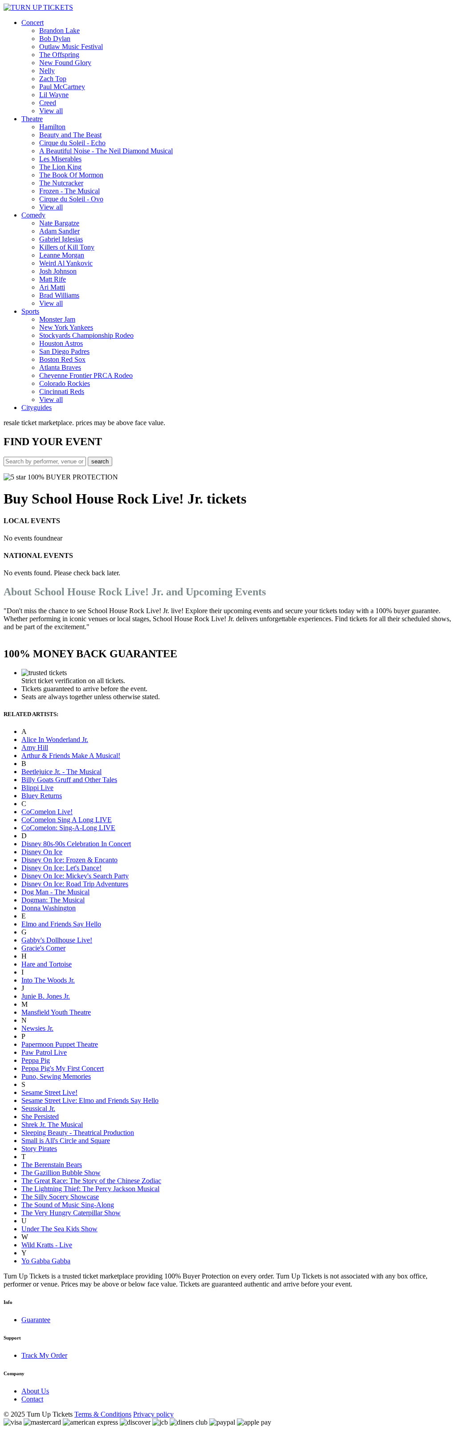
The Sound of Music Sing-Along (67, 1205)
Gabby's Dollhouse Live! (56, 940)
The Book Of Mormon (71, 175)
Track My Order (44, 1355)
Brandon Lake (59, 30)
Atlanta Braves (60, 367)
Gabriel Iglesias (61, 239)
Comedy (33, 215)
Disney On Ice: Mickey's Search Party (75, 876)
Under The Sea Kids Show (59, 1229)
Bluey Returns (41, 795)
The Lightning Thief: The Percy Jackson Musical (90, 1188)
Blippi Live (37, 787)
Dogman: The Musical (53, 900)
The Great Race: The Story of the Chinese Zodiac (91, 1180)
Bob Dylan (54, 38)
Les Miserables (60, 159)
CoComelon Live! (47, 811)
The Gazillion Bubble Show (61, 1172)
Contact (32, 1399)
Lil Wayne (54, 94)
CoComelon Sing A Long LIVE (66, 820)
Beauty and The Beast (70, 135)
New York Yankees (66, 327)
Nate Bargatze (59, 223)
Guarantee (35, 1319)
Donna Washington (48, 908)
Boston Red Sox (62, 359)
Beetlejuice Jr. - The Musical (61, 771)
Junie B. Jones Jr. (45, 996)
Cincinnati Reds (61, 391)
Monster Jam (57, 319)
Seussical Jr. (38, 1108)
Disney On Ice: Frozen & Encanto (69, 860)
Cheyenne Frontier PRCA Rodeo (86, 375)
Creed (47, 103)
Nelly (47, 70)
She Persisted (40, 1116)
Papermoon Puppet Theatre (59, 1044)
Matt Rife (52, 279)
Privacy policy (153, 1414)
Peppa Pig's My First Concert (62, 1068)
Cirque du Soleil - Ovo (71, 199)
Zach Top (52, 78)
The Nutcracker (61, 183)
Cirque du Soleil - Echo (72, 143)
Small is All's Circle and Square (65, 1140)
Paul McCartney (62, 86)
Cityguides (36, 407)
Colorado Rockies (64, 383)
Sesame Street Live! (49, 1092)
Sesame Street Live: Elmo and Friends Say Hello (90, 1100)
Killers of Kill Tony (66, 247)
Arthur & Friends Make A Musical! (70, 755)
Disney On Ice (41, 852)
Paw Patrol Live (44, 1052)
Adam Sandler (59, 231)
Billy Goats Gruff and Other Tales (69, 779)
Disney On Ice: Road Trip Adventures (74, 884)
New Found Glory (65, 62)
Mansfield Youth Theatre (56, 1012)
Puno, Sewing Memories (56, 1076)
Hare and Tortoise (46, 964)
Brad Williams (59, 295)
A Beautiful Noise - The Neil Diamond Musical (106, 151)
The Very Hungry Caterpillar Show (71, 1213)
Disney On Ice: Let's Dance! (61, 868)
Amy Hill (34, 747)
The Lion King (60, 167)
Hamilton (52, 127)
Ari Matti (52, 287)
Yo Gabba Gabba (45, 1261)
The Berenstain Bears (51, 1164)
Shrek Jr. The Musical (52, 1124)
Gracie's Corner (43, 948)
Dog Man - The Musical (55, 892)
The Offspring (59, 54)
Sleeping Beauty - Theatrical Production (77, 1132)
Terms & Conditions (102, 1414)
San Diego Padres (64, 351)
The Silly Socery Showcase (60, 1197)
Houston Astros (61, 343)
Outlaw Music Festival (71, 46)
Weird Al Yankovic (66, 263)
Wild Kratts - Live (46, 1245)
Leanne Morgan (61, 255)
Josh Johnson (58, 271)
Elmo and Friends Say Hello (61, 924)
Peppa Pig (35, 1060)
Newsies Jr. (37, 1028)
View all (51, 111)
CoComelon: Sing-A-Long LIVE (68, 828)
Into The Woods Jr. (48, 980)
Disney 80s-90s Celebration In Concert (76, 844)
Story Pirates (39, 1148)
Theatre (32, 119)
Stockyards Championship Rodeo (86, 335)
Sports (30, 311)
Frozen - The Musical (69, 191)
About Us (35, 1391)
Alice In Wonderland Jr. (54, 739)
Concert (32, 22)
